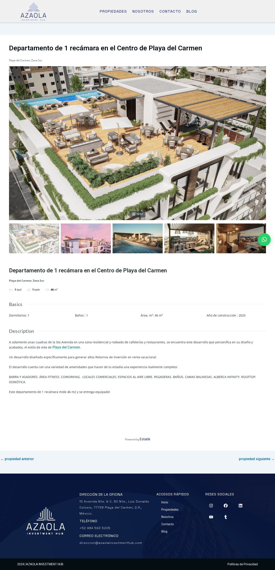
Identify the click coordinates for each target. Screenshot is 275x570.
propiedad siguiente (257, 459)
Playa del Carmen (66, 347)
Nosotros (143, 11)
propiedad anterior (17, 459)
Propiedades (113, 11)
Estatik (145, 439)
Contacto (170, 11)
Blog (191, 11)
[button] (264, 239)
